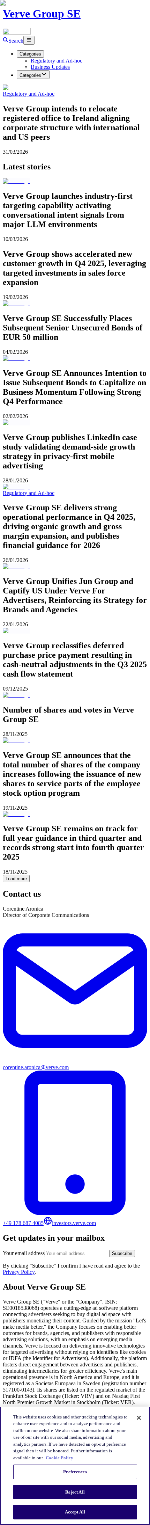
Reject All (74, 1492)
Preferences (75, 1471)
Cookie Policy (59, 1457)
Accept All (75, 1512)
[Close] (139, 1417)
